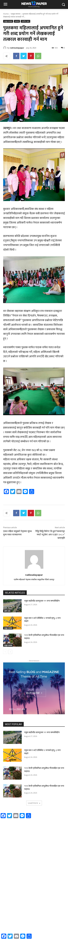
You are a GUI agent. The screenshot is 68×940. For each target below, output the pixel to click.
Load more (33, 803)
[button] (63, 4)
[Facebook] (16, 56)
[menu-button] (5, 4)
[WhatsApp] (38, 56)
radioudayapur (17, 48)
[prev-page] (5, 652)
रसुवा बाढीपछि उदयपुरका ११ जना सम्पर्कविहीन (42, 600)
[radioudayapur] (5, 47)
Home (6, 13)
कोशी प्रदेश (7, 611)
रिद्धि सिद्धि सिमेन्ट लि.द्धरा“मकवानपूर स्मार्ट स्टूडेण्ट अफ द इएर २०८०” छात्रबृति (50, 534)
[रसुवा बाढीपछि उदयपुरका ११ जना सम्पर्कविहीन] (12, 605)
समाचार (17, 21)
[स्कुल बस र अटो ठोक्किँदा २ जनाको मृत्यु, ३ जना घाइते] (12, 623)
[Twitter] (23, 56)
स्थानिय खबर (25, 21)
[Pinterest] (31, 56)
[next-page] (10, 652)
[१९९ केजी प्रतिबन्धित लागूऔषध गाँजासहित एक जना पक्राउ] (12, 640)
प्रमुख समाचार (15, 13)
